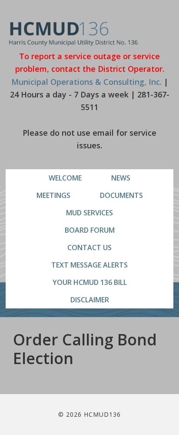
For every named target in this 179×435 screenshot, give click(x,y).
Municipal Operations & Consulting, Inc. (86, 82)
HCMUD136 (73, 33)
